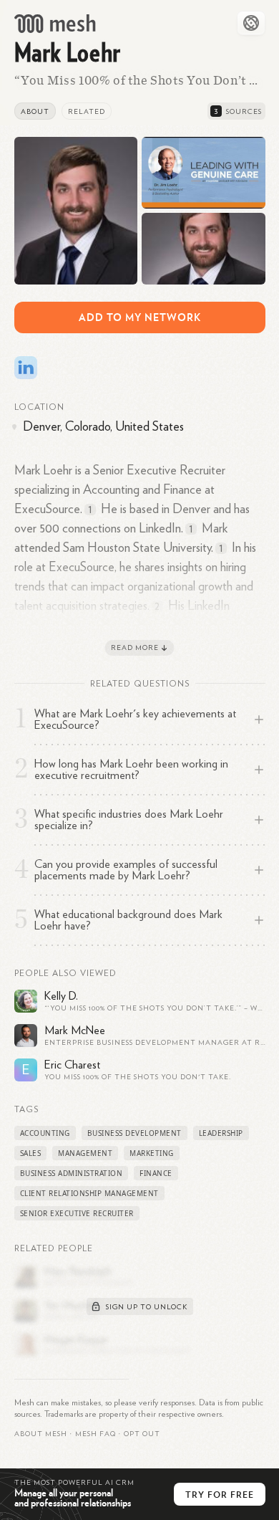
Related (86, 111)
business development (134, 1133)
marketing (151, 1153)
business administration (71, 1173)
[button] (95, 1434)
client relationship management (89, 1193)
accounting (45, 1133)
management (85, 1153)
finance (156, 1173)
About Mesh (40, 1434)
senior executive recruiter (77, 1213)
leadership (221, 1133)
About (35, 111)
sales (30, 1153)
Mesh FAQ (95, 1434)
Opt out (142, 1434)
